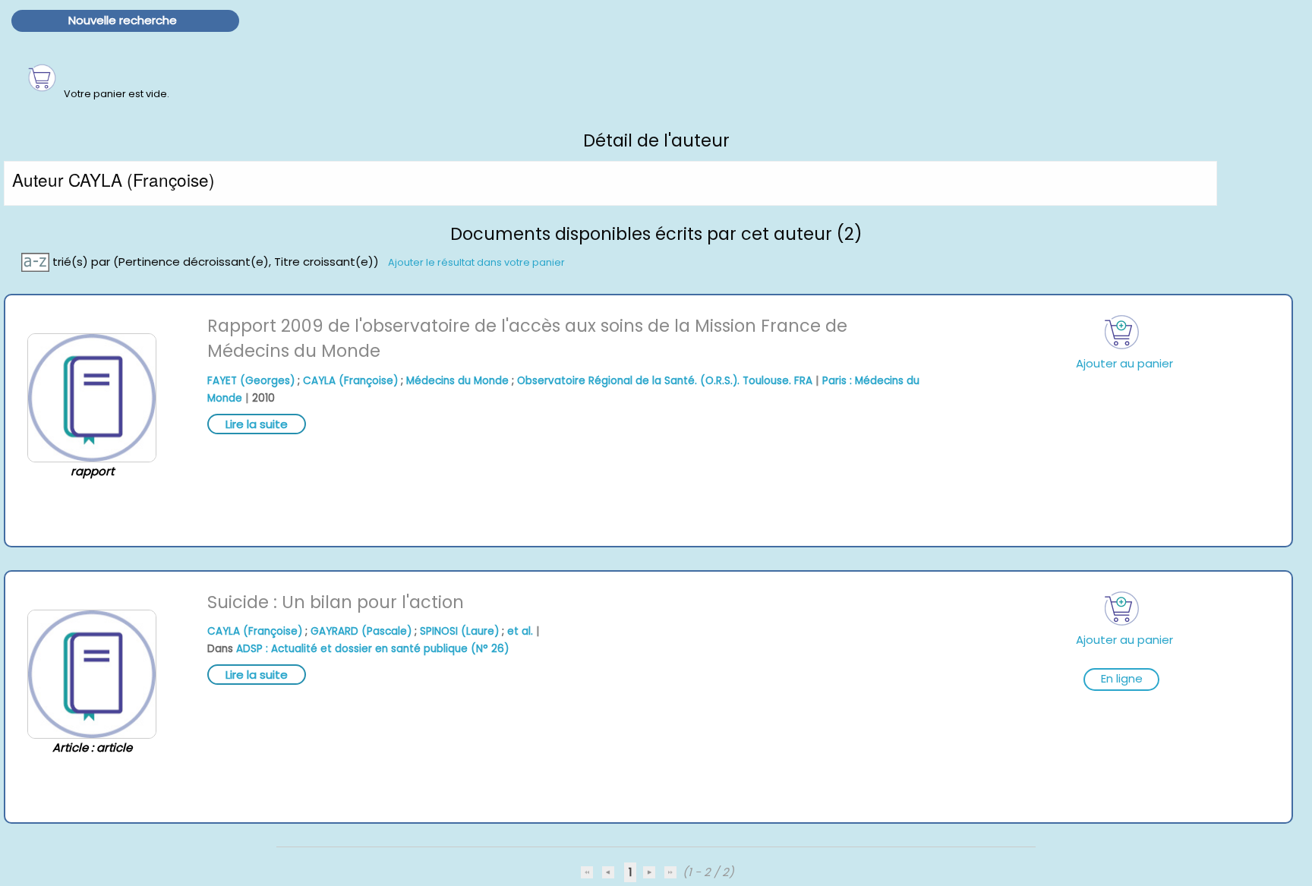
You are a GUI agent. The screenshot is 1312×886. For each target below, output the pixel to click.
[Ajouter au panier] (1121, 332)
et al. (520, 631)
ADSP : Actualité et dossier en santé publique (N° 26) (372, 649)
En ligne (1122, 678)
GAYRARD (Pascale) (361, 631)
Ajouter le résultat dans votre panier (476, 261)
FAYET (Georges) (251, 381)
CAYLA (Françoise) (350, 381)
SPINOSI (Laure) (459, 631)
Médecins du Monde (457, 381)
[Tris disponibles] (36, 261)
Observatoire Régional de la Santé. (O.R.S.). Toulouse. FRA (664, 381)
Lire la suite (257, 424)
